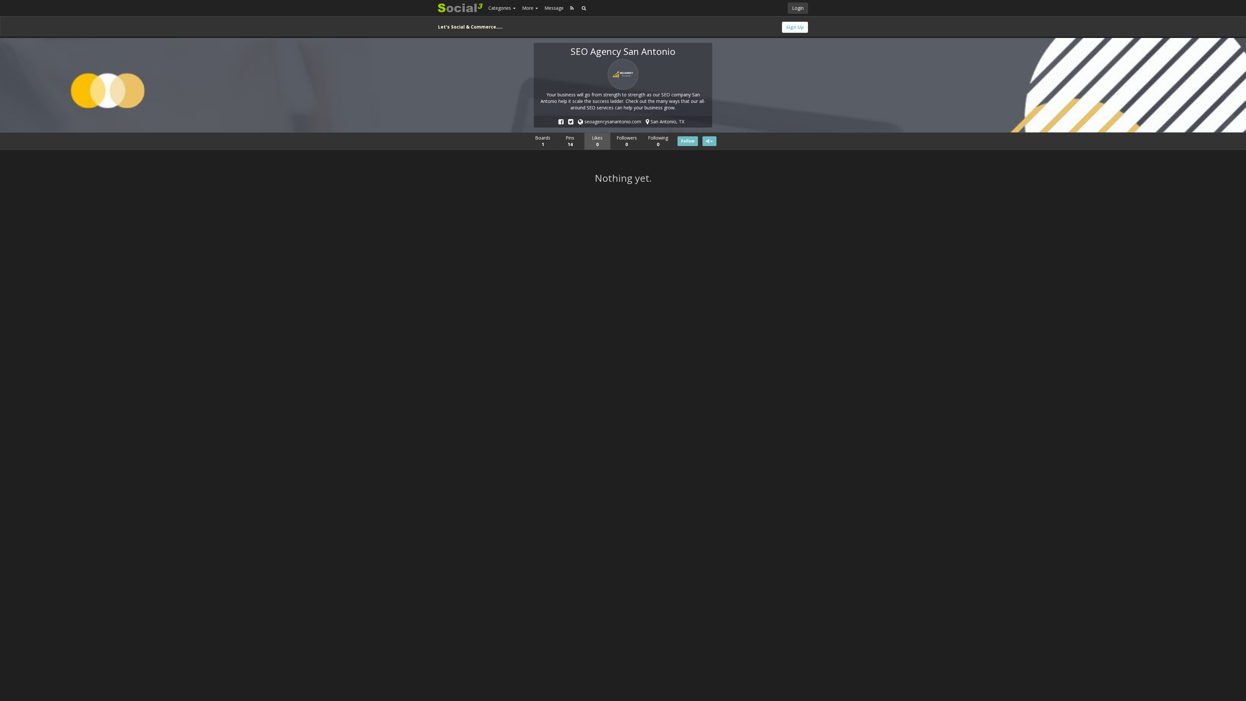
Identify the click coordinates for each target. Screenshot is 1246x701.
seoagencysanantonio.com (612, 121)
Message (554, 8)
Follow (687, 141)
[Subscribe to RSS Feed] (572, 8)
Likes (597, 141)
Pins (570, 141)
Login (798, 8)
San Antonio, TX (666, 121)
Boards (542, 141)
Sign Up (795, 27)
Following (658, 141)
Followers (627, 141)
